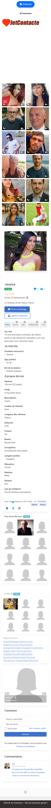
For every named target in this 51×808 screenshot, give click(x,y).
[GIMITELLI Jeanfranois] (25, 527)
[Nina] (41, 543)
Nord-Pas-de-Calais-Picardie (14, 657)
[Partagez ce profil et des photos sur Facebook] (7, 508)
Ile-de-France (27, 651)
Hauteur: (8, 381)
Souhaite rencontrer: (14, 351)
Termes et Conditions (25, 746)
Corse (18, 651)
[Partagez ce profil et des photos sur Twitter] (13, 508)
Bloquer (43, 505)
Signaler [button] (34, 505)
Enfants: (8, 481)
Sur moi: (8, 331)
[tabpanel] (25, 370)
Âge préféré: (10, 359)
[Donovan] (9, 559)
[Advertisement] (25, 55)
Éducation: (9, 464)
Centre (13, 651)
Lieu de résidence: (12, 489)
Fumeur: (8, 431)
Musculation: (10, 398)
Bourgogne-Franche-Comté (32, 648)
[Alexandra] (25, 575)
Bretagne (6, 651)
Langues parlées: (12, 456)
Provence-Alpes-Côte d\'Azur (27, 661)
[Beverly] (25, 559)
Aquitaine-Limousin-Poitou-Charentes (17, 645)
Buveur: (7, 439)
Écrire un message (18, 309)
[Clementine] (41, 527)
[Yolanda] (41, 559)
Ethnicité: (8, 423)
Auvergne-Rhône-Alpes (12, 648)
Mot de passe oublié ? (38, 728)
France (26, 516)
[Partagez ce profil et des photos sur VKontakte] (19, 508)
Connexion (27, 13)
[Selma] (25, 543)
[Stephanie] (9, 543)
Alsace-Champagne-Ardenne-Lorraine (18, 642)
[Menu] (45, 23)
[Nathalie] (9, 527)
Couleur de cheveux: (13, 406)
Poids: (7, 389)
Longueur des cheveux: (15, 414)
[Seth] (41, 575)
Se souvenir (12, 729)
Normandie (30, 657)
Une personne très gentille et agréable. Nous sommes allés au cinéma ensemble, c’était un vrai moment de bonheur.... (28, 769)
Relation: (8, 472)
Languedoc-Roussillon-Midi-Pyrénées (17, 654)
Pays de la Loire (9, 661)
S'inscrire (27, 4)
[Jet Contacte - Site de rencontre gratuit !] (21, 23)
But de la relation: (12, 368)
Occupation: (10, 447)
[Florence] (9, 575)
